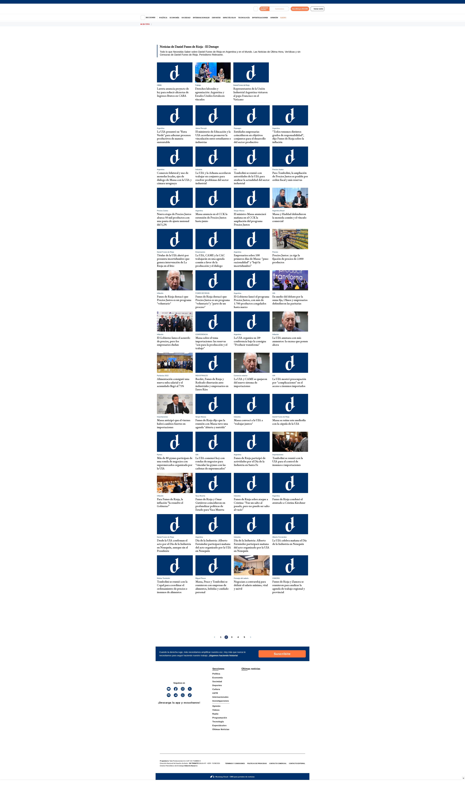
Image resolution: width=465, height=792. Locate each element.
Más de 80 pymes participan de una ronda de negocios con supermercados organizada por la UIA (174, 463)
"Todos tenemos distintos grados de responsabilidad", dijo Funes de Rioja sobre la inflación (288, 137)
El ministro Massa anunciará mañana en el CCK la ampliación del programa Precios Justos (250, 219)
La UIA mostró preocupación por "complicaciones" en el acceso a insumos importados (289, 382)
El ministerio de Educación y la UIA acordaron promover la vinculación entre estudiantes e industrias (213, 137)
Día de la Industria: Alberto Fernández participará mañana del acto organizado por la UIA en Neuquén (213, 545)
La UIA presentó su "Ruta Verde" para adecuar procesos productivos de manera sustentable (174, 137)
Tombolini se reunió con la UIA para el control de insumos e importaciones (287, 461)
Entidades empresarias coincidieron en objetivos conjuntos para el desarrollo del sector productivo (250, 137)
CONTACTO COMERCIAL (278, 763)
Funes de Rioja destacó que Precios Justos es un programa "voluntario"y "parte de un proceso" (212, 302)
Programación (219, 718)
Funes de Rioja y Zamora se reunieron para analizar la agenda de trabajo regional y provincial (288, 587)
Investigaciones (260, 17)
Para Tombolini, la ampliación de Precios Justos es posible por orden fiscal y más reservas (290, 176)
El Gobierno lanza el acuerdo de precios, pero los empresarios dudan (173, 341)
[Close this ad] (463, 778)
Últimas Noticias (220, 729)
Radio (283, 17)
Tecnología (244, 17)
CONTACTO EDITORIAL (297, 763)
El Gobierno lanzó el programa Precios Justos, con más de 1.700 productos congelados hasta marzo (251, 302)
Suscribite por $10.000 (300, 9)
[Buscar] (256, 9)
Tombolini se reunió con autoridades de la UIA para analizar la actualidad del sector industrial (252, 178)
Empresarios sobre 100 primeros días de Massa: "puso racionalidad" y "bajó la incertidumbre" (251, 260)
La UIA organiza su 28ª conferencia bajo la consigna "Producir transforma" (250, 341)
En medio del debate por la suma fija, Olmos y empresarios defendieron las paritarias (289, 300)
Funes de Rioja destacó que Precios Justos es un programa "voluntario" (174, 300)
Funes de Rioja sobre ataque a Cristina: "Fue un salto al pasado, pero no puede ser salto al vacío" (252, 504)
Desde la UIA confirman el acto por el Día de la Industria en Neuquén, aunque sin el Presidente (174, 545)
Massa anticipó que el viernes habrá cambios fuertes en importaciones (173, 423)
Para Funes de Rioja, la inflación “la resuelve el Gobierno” (170, 502)
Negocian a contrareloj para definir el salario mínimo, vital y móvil (251, 585)
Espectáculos (229, 17)
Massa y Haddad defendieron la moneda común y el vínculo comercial (289, 217)
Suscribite (282, 654)
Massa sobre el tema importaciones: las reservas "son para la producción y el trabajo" (211, 343)
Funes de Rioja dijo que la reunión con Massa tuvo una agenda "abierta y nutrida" (211, 423)
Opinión (274, 17)
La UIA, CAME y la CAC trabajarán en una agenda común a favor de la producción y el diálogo (210, 260)
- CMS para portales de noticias (235, 777)
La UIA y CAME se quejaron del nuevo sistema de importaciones (250, 382)
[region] (232, 37)
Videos (216, 710)
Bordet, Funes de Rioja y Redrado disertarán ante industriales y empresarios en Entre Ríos (211, 384)
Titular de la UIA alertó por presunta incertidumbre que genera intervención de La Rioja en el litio (173, 260)
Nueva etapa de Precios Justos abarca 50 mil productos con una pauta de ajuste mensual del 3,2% (174, 219)
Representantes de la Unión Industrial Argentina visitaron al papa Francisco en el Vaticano (250, 94)
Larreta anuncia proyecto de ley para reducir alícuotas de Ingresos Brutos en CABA (173, 92)
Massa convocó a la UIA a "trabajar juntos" (248, 422)
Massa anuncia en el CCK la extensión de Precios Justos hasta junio (211, 217)
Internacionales (201, 17)
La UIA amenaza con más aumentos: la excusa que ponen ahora (290, 341)
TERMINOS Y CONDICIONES (235, 763)
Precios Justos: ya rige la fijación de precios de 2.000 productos (287, 258)
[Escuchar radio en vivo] (279, 9)
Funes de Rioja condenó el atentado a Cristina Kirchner (288, 501)
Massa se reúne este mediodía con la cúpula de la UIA (289, 422)
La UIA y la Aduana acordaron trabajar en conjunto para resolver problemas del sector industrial (213, 178)
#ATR (215, 693)
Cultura (216, 689)
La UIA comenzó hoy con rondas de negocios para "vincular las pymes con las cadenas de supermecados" (210, 463)
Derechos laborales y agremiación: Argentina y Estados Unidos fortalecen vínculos (210, 94)
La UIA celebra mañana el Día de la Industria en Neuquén (289, 542)
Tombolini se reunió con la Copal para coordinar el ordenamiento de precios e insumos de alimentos (172, 587)
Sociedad (186, 17)
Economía (174, 17)
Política (163, 17)
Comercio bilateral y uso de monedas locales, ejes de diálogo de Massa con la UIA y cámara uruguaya (174, 178)
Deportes (216, 17)
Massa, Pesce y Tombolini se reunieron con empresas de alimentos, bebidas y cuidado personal (212, 587)
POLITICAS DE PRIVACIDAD (257, 763)
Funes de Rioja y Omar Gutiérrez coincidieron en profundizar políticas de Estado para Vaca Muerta (210, 504)
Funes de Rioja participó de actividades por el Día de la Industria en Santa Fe (249, 461)
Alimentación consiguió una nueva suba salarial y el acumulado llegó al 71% (173, 382)
